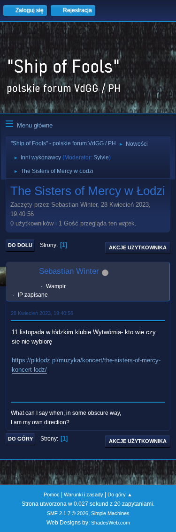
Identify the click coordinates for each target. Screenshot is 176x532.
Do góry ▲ (119, 494)
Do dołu (20, 245)
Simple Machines (110, 513)
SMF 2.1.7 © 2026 (67, 513)
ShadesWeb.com (110, 522)
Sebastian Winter (69, 271)
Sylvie (101, 157)
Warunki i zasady (83, 494)
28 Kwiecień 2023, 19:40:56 (42, 313)
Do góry (20, 439)
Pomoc (52, 494)
